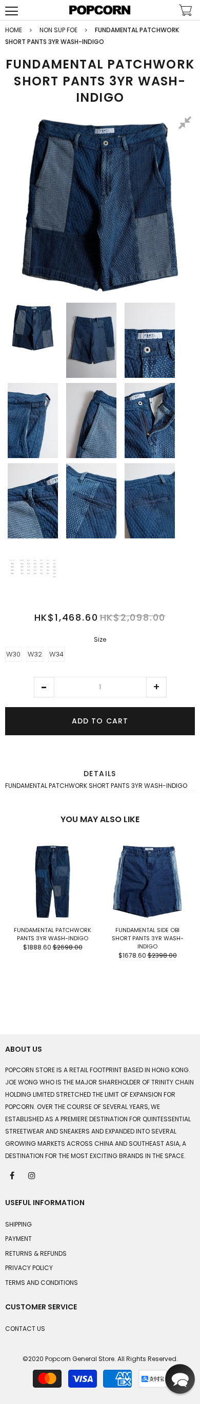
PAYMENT (18, 1238)
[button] (44, 687)
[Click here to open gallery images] (186, 124)
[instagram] (32, 1175)
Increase (156, 687)
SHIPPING (18, 1224)
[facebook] (13, 1175)
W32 (35, 654)
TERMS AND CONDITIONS (41, 1282)
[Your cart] (185, 11)
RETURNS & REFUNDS (36, 1253)
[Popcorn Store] (100, 10)
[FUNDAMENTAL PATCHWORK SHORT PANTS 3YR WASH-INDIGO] (33, 327)
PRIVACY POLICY (29, 1267)
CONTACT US (25, 1328)
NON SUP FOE (58, 30)
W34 (56, 654)
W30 (13, 654)
